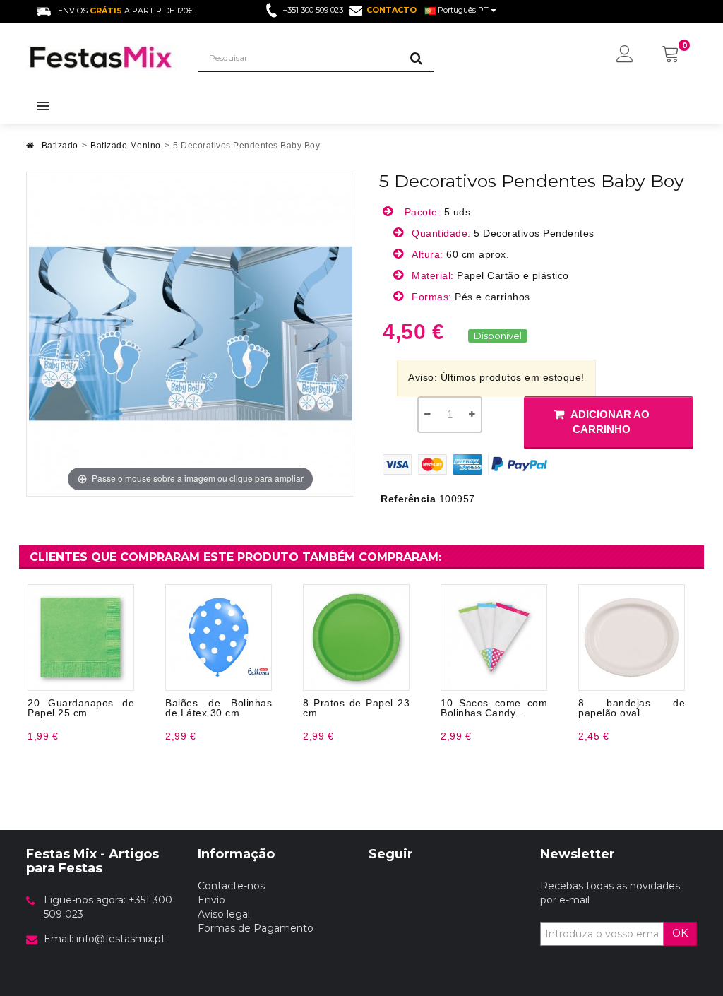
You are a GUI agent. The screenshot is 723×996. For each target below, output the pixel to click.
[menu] (624, 55)
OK (680, 933)
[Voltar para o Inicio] (30, 149)
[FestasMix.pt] (101, 57)
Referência (408, 498)
